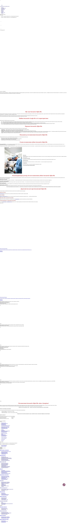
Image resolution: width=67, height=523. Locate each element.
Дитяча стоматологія (3, 438)
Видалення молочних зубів (4, 512)
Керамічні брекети (3, 485)
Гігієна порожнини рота (4, 435)
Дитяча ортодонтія (3, 515)
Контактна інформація (4, 445)
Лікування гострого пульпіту (4, 478)
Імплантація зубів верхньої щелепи (5, 460)
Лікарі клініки (3, 439)
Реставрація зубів (3, 434)
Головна (1, 30)
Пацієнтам (2, 10)
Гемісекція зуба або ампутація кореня (5, 473)
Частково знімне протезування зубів (5, 466)
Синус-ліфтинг (3, 470)
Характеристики (3, 88)
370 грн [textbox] (12, 418)
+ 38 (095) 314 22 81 (7, 6)
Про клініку (2, 8)
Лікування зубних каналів (4, 428)
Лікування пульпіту (3, 509)
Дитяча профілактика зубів (4, 499)
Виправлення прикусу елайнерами (5, 482)
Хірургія (2, 429)
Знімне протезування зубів (4, 463)
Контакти (2, 11)
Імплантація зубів (2, 455)
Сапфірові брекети (3, 484)
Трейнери (2, 486)
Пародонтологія (2, 491)
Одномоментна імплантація (4, 457)
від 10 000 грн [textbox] (13, 416)
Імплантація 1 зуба (3, 456)
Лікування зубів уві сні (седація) (5, 427)
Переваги (6, 88)
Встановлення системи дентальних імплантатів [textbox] (5, 416)
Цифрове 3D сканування (4, 452)
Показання (9, 88)
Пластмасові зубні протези (4, 467)
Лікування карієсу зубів (4, 477)
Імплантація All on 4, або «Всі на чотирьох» (6, 458)
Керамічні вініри (3, 504)
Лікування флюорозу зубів (4, 521)
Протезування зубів (3, 424)
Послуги (2, 7)
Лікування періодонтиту (4, 479)
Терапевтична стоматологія (4, 474)
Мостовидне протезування (4, 464)
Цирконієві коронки (3, 465)
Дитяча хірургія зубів (3, 498)
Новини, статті (3, 12)
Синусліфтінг (3, 430)
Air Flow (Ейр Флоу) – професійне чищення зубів (7, 489)
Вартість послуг (1, 90)
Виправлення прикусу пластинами (5, 517)
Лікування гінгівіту (3, 493)
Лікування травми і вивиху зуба (5, 513)
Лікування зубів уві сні (4, 508)
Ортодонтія (1, 480)
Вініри (2, 502)
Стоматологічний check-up (4, 423)
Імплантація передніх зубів (4, 459)
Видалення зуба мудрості (4, 431)
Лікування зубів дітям (4, 497)
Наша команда (3, 9)
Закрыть (1, 447)
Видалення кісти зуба (4, 472)
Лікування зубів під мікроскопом (5, 426)
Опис (0, 88)
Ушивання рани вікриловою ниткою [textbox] (4, 418)
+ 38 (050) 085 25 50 (2, 6)
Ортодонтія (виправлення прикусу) (5, 425)
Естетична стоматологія (4, 433)
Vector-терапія (3, 490)
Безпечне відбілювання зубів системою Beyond (7, 503)
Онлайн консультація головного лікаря (6, 451)
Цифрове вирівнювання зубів (4, 483)
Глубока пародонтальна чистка (5, 494)
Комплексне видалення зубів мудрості (5, 471)
